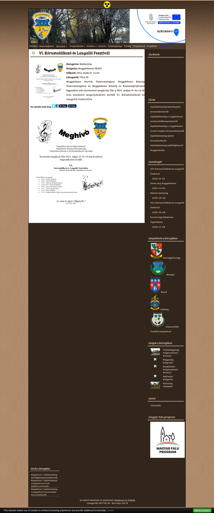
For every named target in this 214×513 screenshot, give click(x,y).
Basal (163, 291)
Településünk (76, 46)
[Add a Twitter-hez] (53, 106)
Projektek (152, 46)
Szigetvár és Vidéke (125, 500)
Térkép (127, 46)
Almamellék (172, 326)
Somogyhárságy (171, 257)
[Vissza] (33, 53)
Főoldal (33, 46)
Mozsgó (170, 274)
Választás (155, 405)
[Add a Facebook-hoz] (57, 106)
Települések (139, 46)
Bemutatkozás (46, 46)
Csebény (164, 309)
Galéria (102, 46)
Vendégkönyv (115, 46)
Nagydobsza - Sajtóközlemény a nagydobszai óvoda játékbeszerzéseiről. (44, 483)
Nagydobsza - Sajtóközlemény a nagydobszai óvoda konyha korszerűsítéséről (44, 492)
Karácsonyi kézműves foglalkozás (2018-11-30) (161, 222)
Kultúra (91, 46)
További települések (160, 331)
